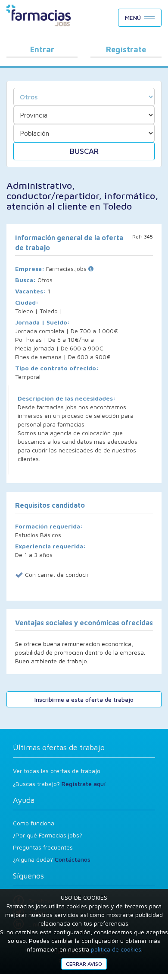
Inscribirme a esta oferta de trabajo (84, 699)
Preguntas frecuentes (43, 847)
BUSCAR (84, 151)
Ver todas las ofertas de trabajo (56, 770)
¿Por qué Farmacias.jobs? (47, 835)
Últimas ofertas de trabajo (59, 747)
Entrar (42, 49)
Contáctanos (72, 859)
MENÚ (133, 17)
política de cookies (116, 949)
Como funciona (33, 823)
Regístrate (126, 49)
